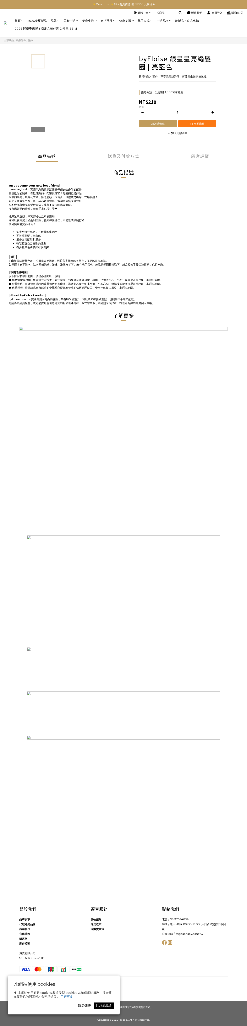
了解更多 (67, 996)
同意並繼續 (104, 1005)
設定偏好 (84, 1005)
